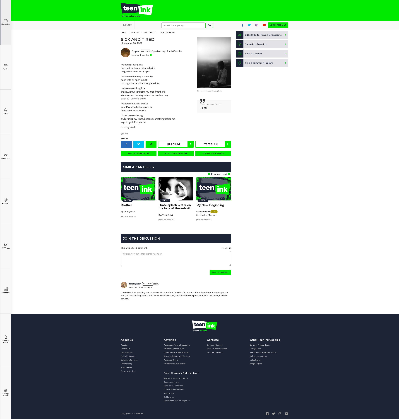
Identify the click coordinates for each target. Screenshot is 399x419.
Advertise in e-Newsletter (174, 363)
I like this (179, 144)
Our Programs (127, 352)
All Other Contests (215, 352)
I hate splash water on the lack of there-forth (175, 206)
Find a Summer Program (259, 63)
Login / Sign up (278, 25)
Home (124, 32)
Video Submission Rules (174, 389)
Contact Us (125, 348)
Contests (6, 293)
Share (124, 138)
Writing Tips (169, 393)
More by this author (141, 55)
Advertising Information (174, 348)
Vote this (216, 144)
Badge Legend (256, 363)
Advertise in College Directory (176, 352)
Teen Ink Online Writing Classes (263, 352)
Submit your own (212, 153)
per (137, 51)
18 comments (168, 220)
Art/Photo (6, 248)
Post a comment (137, 153)
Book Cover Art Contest (217, 348)
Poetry (6, 69)
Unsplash (218, 91)
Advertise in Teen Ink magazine (177, 345)
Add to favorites (174, 153)
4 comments (205, 220)
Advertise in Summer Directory (177, 356)
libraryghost (135, 283)
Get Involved (169, 397)
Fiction (6, 114)
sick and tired (167, 32)
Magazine (5, 24)
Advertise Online (171, 360)
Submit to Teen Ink (256, 44)
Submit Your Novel (171, 382)
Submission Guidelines (173, 386)
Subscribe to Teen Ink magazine (177, 401)
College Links (255, 348)
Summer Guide (5, 341)
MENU (126, 25)
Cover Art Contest (214, 345)
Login (225, 248)
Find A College (253, 53)
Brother (126, 205)
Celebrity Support (128, 356)
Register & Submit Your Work (176, 378)
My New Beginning (210, 205)
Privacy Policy (126, 367)
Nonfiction (5, 158)
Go (209, 25)
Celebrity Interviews (129, 360)
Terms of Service (128, 371)
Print (125, 133)
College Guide (5, 394)
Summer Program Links (260, 345)
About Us (124, 345)
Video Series (255, 360)
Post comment (220, 272)
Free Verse (149, 32)
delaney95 (204, 211)
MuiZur (208, 91)
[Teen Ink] (140, 10)
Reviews (5, 203)
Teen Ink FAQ (126, 363)
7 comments (129, 216)
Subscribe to (263, 35)
